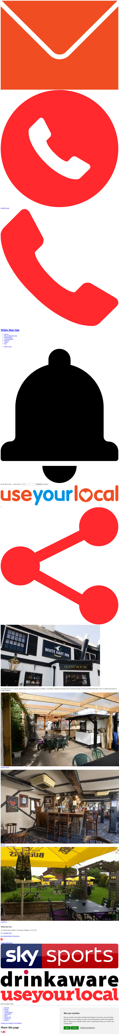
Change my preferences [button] (87, 1028)
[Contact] (59, 89)
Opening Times (5, 767)
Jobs (5, 343)
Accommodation (8, 339)
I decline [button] (74, 1028)
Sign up (6, 334)
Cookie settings (8, 1012)
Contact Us (4, 922)
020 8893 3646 (7, 933)
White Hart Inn (10, 329)
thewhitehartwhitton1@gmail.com (10, 936)
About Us (7, 340)
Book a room (7, 346)
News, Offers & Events (10, 336)
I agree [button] (67, 1028)
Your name (16, 484)
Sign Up (39, 484)
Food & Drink (8, 337)
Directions (10, 943)
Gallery (6, 342)
